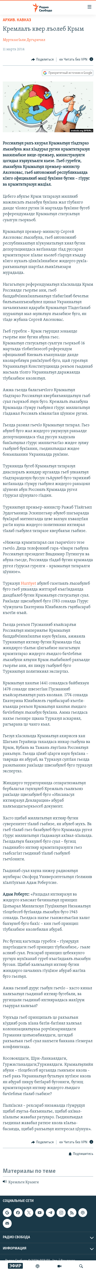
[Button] (42, 60)
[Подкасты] (82, 1212)
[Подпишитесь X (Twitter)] (28, 1212)
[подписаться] (7, 1223)
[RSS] (72, 1212)
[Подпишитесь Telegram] (50, 1212)
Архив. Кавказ (17, 20)
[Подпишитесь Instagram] (61, 1212)
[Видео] (59, 1266)
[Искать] (81, 1266)
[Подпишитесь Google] (7, 1212)
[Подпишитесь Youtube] (39, 1212)
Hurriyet (28, 584)
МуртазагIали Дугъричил (24, 40)
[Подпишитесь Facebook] (18, 1212)
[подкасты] (38, 1266)
